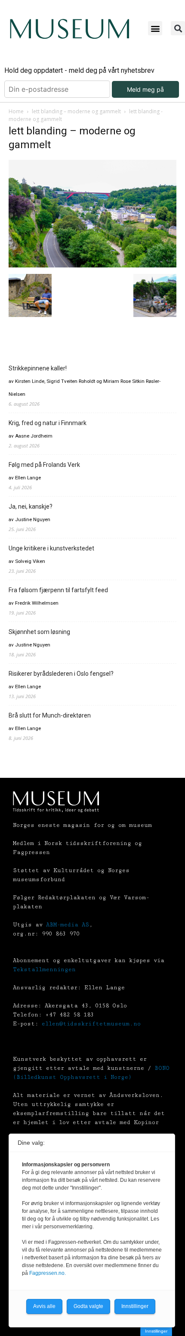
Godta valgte (88, 1306)
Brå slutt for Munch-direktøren (50, 715)
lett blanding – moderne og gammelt (76, 111)
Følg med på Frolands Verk (44, 464)
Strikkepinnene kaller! (38, 368)
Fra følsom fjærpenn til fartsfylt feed (58, 590)
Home (16, 111)
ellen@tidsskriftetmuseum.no (91, 1023)
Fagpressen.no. (47, 1273)
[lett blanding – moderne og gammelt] (92, 265)
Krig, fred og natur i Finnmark (47, 422)
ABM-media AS (67, 924)
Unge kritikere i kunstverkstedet (51, 548)
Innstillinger (156, 1331)
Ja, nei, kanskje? (30, 506)
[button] (155, 28)
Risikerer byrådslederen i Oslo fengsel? (61, 673)
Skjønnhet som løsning (39, 631)
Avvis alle (44, 1306)
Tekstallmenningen (44, 969)
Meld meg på (145, 89)
